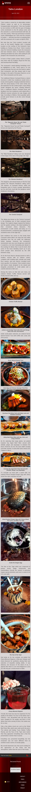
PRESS (22, 779)
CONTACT (22, 776)
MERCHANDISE (22, 782)
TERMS (22, 785)
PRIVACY (22, 788)
